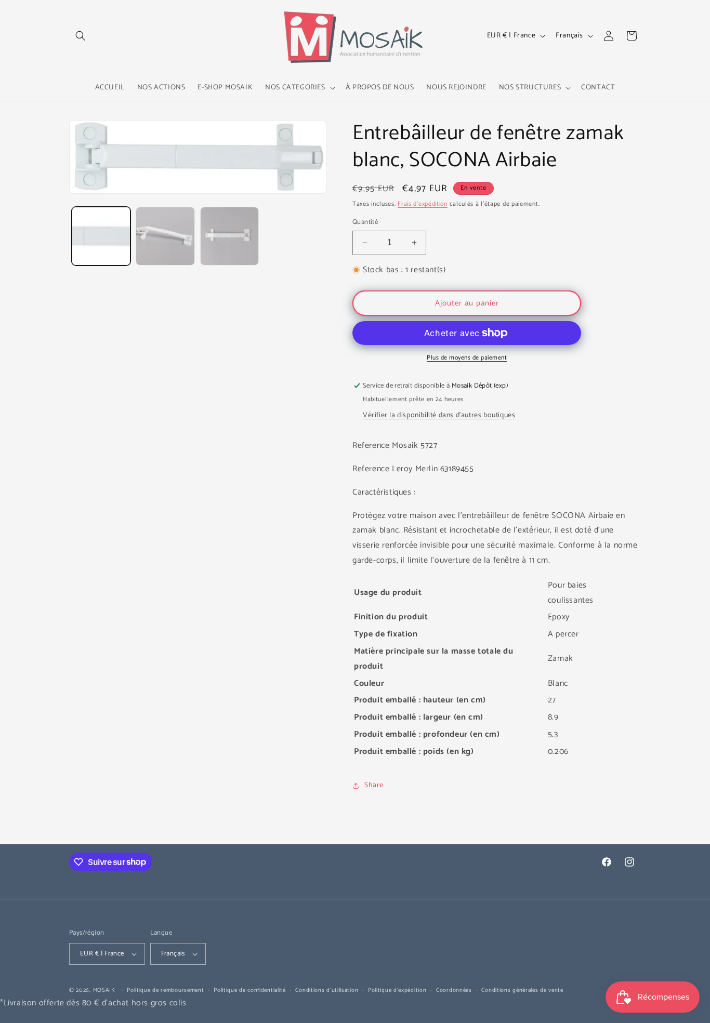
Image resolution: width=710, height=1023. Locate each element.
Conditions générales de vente (522, 990)
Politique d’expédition (397, 990)
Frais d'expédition (423, 204)
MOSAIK (104, 990)
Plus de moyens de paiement (467, 358)
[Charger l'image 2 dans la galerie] (165, 236)
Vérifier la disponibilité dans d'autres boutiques (439, 415)
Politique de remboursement (165, 990)
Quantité (365, 222)
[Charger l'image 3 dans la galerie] (229, 236)
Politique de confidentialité (250, 990)
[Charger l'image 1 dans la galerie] (101, 236)
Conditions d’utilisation (326, 990)
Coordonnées (454, 990)
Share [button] (374, 785)
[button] (80, 35)
